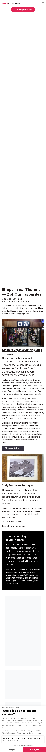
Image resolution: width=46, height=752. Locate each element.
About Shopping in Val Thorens (16, 538)
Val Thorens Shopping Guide (17, 313)
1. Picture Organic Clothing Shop (22, 350)
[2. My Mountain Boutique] (23, 468)
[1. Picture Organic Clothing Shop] (23, 333)
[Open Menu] (43, 3)
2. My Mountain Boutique (17, 485)
